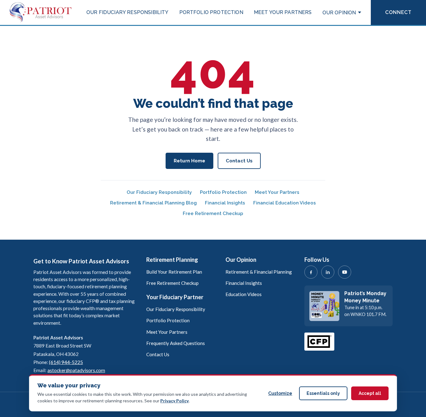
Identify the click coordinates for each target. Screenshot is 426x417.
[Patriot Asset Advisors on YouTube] (344, 272)
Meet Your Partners (283, 12)
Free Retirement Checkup (213, 213)
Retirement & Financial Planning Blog (153, 203)
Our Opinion (339, 13)
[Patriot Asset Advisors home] (40, 12)
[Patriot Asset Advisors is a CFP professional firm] (319, 342)
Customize (280, 393)
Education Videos (243, 294)
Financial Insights (225, 203)
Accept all (370, 393)
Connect (398, 12)
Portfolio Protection (211, 12)
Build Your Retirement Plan (174, 272)
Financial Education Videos (284, 203)
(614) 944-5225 (66, 362)
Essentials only (323, 393)
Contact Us (239, 161)
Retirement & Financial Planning (258, 272)
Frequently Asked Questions (175, 343)
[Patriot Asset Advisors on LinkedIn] (327, 272)
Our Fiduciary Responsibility (127, 12)
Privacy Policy (174, 400)
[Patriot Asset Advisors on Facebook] (310, 272)
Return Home (189, 161)
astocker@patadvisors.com (76, 370)
